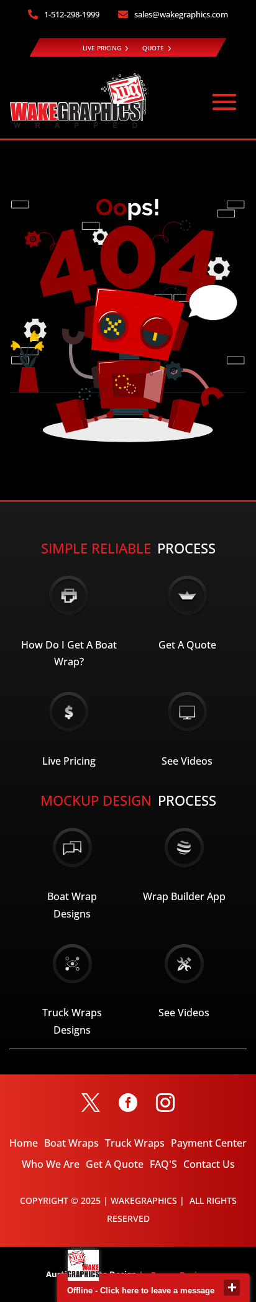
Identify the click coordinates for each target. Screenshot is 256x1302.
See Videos (187, 761)
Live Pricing (69, 761)
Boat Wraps (71, 1143)
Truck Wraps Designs (72, 1021)
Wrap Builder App (184, 896)
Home (23, 1143)
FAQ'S (163, 1164)
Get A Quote (187, 645)
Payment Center (209, 1143)
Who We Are (51, 1164)
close (232, 1288)
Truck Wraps (135, 1143)
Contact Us (209, 1164)
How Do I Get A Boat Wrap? (69, 653)
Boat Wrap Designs (72, 905)
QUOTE (153, 47)
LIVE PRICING (102, 47)
